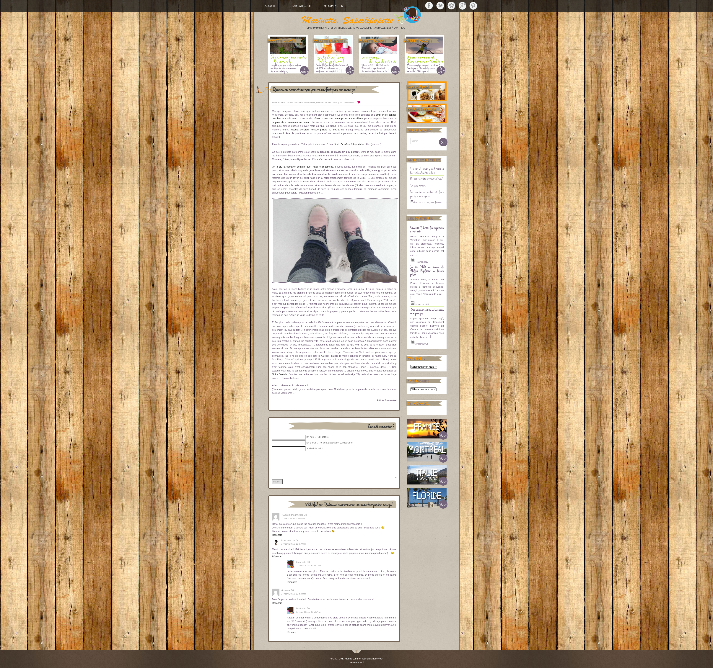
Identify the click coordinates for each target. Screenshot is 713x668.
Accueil (270, 6)
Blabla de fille (309, 102)
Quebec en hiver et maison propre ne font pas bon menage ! (315, 89)
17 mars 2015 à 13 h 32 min (293, 594)
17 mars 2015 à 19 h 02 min (308, 612)
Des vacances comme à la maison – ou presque (427, 311)
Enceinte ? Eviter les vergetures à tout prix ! (427, 229)
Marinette (301, 562)
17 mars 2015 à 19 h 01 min (308, 565)
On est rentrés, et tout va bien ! (426, 178)
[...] (416, 255)
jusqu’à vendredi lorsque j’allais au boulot (315, 129)
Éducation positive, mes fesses (426, 202)
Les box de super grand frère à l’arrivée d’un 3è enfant (427, 170)
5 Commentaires (347, 102)
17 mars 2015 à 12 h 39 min (293, 544)
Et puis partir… (418, 185)
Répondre (277, 534)
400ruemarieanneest (292, 514)
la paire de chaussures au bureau (291, 122)
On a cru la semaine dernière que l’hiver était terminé (302, 166)
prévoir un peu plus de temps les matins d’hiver (338, 118)
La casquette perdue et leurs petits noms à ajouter (427, 194)
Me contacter (333, 6)
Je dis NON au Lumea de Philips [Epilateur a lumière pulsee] (427, 270)
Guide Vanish (279, 374)
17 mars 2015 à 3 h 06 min (293, 518)
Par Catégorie (302, 6)
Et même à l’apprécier (352, 144)
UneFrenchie (288, 540)
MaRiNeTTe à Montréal (326, 102)
